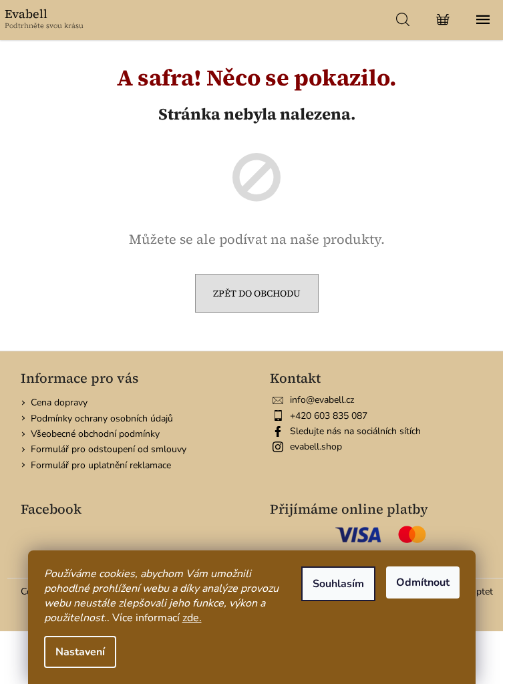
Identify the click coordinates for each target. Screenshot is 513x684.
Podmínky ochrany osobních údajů (102, 418)
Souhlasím (338, 583)
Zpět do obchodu (257, 293)
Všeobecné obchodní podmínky (95, 434)
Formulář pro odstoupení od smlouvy (108, 449)
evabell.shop (316, 446)
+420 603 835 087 (328, 415)
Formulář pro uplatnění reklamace (101, 465)
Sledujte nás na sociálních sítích (355, 431)
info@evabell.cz (322, 399)
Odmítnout (423, 582)
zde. (192, 618)
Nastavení (80, 652)
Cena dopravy (59, 402)
